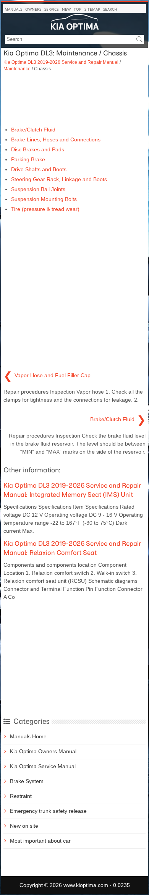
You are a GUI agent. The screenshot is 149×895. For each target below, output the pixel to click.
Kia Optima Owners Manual (43, 751)
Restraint (21, 796)
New (66, 9)
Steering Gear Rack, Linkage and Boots (59, 179)
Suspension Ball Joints (38, 189)
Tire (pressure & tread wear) (45, 209)
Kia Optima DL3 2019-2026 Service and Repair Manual (60, 62)
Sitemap (92, 9)
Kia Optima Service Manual (43, 766)
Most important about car (40, 841)
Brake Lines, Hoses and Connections (55, 139)
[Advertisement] (74, 99)
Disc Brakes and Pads (37, 149)
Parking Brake (28, 159)
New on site (24, 826)
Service (51, 9)
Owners (33, 9)
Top (77, 9)
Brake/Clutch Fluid (33, 129)
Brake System (27, 781)
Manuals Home (28, 736)
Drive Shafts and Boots (38, 169)
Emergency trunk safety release (48, 811)
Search (110, 9)
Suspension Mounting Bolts (44, 199)
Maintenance (17, 68)
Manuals (13, 9)
